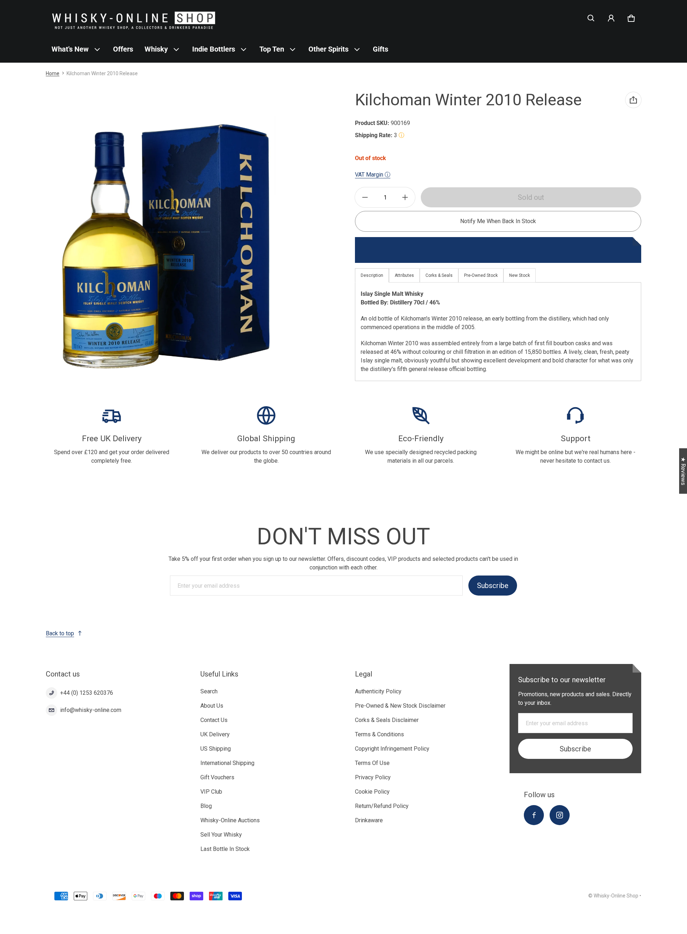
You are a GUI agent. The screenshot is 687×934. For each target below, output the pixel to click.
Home (52, 73)
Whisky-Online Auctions (230, 820)
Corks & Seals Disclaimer (387, 720)
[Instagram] (560, 815)
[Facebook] (534, 815)
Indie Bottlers (213, 49)
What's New (70, 49)
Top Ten (271, 49)
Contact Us (214, 720)
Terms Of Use (372, 763)
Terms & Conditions (379, 734)
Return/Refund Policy (382, 806)
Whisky (156, 49)
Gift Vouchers (217, 777)
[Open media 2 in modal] (166, 245)
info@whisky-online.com (90, 710)
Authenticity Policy (378, 691)
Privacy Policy (373, 777)
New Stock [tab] (519, 275)
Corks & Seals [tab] (439, 275)
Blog (206, 806)
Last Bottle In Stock (225, 849)
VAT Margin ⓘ (372, 174)
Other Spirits (328, 49)
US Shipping (215, 748)
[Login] (611, 18)
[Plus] (405, 197)
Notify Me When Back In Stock (498, 221)
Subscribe (492, 585)
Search (209, 691)
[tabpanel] (498, 331)
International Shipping (227, 763)
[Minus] (365, 197)
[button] (591, 18)
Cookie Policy (372, 791)
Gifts (380, 49)
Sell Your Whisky (221, 834)
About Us (211, 705)
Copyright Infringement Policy (392, 748)
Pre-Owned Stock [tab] (481, 275)
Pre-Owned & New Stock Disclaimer (400, 705)
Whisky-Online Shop (616, 896)
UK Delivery (215, 734)
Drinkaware (369, 820)
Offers (123, 49)
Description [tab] (372, 275)
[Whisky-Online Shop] (134, 18)
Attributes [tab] (404, 275)
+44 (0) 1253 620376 (86, 692)
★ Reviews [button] (683, 471)
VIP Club (211, 791)
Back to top (60, 633)
